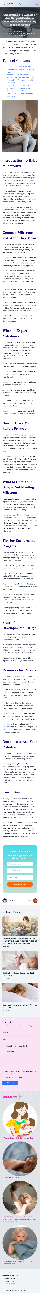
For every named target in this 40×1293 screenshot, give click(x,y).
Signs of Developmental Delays (19, 88)
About (13, 1278)
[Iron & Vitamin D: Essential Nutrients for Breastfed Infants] (19, 1242)
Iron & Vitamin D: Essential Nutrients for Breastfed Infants (17, 1262)
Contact (10, 1272)
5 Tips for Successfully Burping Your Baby (18, 1138)
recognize (32, 199)
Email (4, 1039)
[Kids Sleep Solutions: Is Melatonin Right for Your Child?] (19, 992)
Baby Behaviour (22, 33)
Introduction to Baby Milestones (19, 67)
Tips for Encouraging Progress (18, 85)
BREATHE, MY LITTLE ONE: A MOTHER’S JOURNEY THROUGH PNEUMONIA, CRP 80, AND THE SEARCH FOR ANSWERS (19, 941)
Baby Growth (20, 35)
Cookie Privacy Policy (10, 1275)
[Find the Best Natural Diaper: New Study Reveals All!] (19, 960)
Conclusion (11, 96)
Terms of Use (10, 1284)
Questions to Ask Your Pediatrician (20, 93)
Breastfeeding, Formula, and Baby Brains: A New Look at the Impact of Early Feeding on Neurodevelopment (18, 1219)
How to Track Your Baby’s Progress (20, 77)
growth (5, 51)
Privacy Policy (17, 1077)
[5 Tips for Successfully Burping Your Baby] (19, 1119)
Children (5, 727)
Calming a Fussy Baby (10, 1177)
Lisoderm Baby (11, 33)
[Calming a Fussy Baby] (19, 1158)
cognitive (30, 180)
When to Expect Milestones (17, 75)
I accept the (13, 1077)
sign (22, 637)
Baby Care (31, 33)
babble (17, 295)
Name (5, 1033)
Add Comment (8, 1052)
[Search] (20, 4)
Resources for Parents (15, 91)
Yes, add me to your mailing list (16, 1046)
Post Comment (10, 1083)
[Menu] (37, 4)
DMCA (7, 1278)
